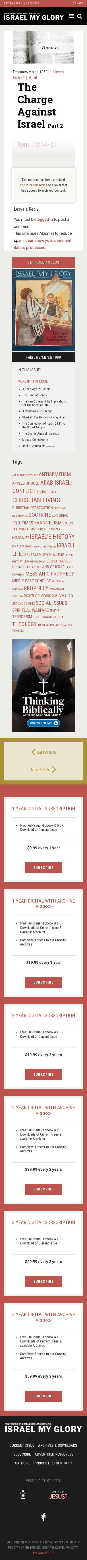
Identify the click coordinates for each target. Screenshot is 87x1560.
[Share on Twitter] (36, 77)
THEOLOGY (24, 624)
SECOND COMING (23, 604)
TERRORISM (22, 616)
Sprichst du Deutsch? (52, 1463)
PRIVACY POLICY (43, 1553)
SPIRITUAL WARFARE (30, 610)
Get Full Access (43, 262)
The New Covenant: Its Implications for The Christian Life (44, 403)
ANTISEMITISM (55, 474)
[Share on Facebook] (30, 77)
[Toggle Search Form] (80, 16)
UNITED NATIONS (63, 625)
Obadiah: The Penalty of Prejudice (43, 417)
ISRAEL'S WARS (22, 546)
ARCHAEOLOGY (46, 492)
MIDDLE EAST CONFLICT (31, 580)
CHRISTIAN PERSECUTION (32, 507)
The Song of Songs (34, 395)
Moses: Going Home (35, 439)
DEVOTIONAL (20, 515)
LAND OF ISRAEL (53, 566)
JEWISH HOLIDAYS (35, 561)
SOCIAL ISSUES (51, 603)
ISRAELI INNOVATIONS (44, 546)
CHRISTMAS (60, 508)
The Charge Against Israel (40, 433)
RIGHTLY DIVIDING (37, 596)
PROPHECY (36, 588)
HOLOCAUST (20, 538)
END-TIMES (22, 523)
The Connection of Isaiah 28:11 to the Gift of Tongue (43, 425)
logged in (45, 219)
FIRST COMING (49, 529)
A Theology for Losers (36, 389)
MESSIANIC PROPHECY (49, 574)
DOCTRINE (40, 515)
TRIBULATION (46, 625)
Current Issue (22, 1445)
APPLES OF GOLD (25, 483)
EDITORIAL (60, 515)
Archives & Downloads (57, 1445)
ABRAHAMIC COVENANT (25, 475)
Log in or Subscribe (33, 185)
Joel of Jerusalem (38, 446)
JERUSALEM (32, 554)
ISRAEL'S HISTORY (52, 536)
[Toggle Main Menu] (72, 16)
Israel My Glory (34, 16)
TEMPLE (55, 610)
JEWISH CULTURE (53, 555)
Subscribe (43, 868)
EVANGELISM (48, 523)
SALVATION (62, 595)
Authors (22, 1463)
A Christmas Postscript (37, 411)
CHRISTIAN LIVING (36, 500)
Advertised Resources (54, 1454)
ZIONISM (18, 631)
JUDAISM (32, 567)
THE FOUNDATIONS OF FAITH (50, 617)
